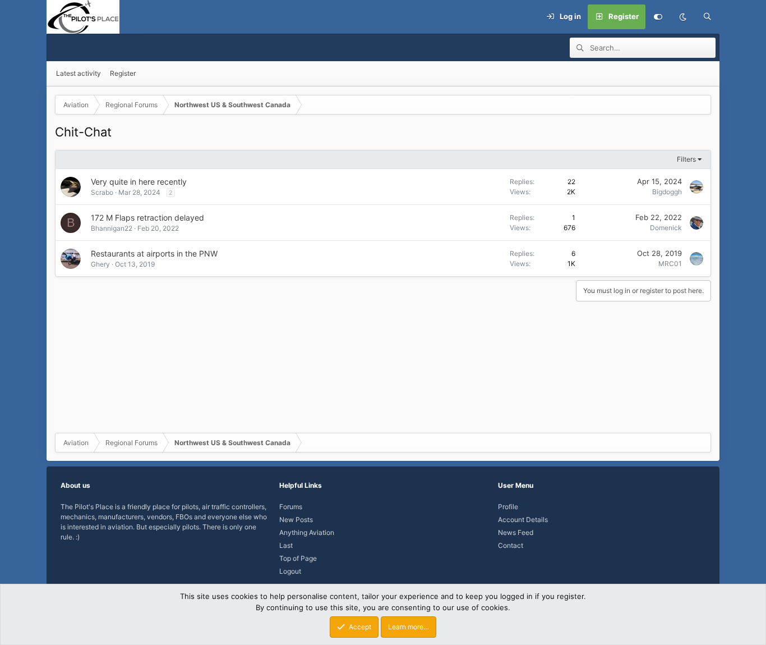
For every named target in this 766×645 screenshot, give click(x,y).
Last (286, 545)
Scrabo (102, 192)
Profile (508, 506)
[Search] (707, 16)
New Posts (296, 519)
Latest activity (78, 73)
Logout (290, 571)
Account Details (523, 519)
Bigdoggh (667, 191)
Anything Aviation (306, 532)
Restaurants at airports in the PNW (154, 253)
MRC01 (670, 263)
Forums (290, 506)
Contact (510, 545)
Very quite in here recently (139, 181)
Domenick (666, 227)
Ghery (100, 264)
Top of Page (298, 558)
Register (123, 73)
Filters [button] (686, 159)
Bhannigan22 (111, 228)
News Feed (515, 532)
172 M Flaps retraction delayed (147, 217)
